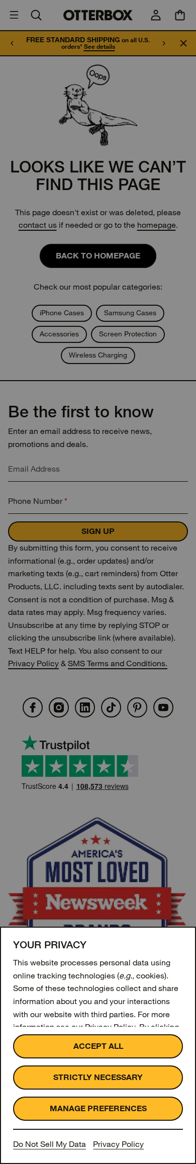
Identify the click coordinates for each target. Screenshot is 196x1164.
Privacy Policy (118, 1144)
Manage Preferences (98, 1108)
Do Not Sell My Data (49, 1144)
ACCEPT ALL (98, 1046)
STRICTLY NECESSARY (98, 1077)
